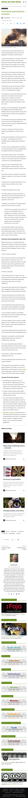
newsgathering (12, 533)
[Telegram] (17, 23)
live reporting (4, 533)
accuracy (7, 531)
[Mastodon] (19, 593)
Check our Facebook (6, 762)
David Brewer (7, 17)
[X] (10, 23)
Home (2, 6)
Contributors (5, 789)
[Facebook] (7, 23)
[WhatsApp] (14, 23)
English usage (5, 790)
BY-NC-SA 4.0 (13, 796)
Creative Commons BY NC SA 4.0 (15, 784)
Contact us (12, 789)
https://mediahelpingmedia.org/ (14, 567)
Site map (11, 790)
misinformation (22, 369)
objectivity (18, 533)
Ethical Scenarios (8, 6)
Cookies (17, 789)
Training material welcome (19, 790)
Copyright (22, 789)
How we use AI (8, 792)
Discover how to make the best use (9, 636)
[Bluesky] (16, 593)
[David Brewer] (2, 18)
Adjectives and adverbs (9, 412)
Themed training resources (17, 792)
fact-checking (20, 531)
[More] (23, 23)
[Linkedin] (20, 23)
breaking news (14, 531)
